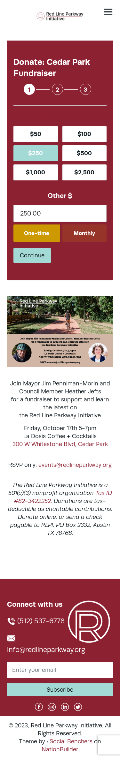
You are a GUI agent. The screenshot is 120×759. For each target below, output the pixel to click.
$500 (84, 153)
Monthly (84, 233)
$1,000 (35, 172)
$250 (35, 153)
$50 (35, 134)
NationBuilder (60, 749)
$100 (84, 134)
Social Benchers (71, 741)
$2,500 (84, 172)
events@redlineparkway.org (75, 465)
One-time (36, 233)
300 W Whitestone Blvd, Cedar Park (60, 444)
